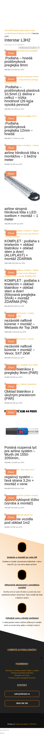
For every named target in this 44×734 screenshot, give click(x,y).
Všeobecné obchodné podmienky (22, 673)
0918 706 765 (22, 703)
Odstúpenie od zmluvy (22, 675)
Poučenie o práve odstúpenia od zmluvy (22, 678)
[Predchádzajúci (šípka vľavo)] (1, 733)
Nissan (14, 33)
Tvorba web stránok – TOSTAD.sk (26, 724)
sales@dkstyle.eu (22, 694)
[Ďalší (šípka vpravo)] (3, 733)
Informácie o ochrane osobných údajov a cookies (22, 670)
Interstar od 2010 (24, 33)
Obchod (7, 30)
